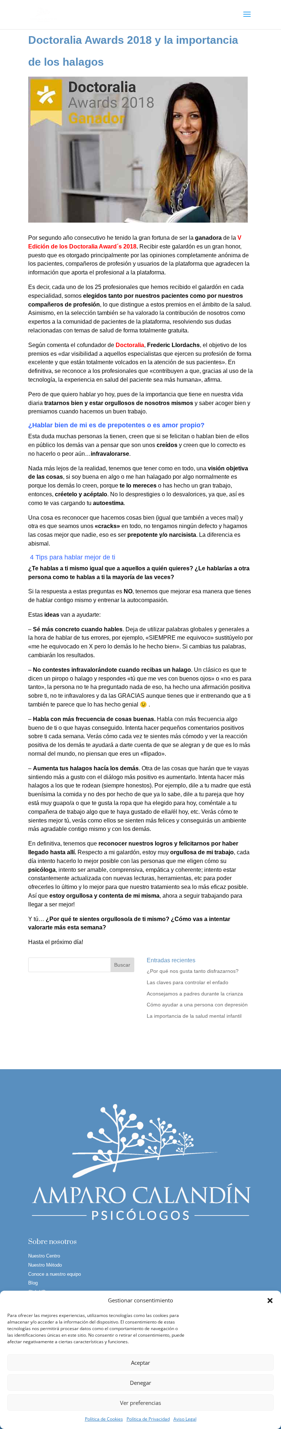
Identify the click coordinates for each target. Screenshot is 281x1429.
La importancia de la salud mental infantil (194, 1016)
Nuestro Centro (44, 1256)
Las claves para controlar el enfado (187, 982)
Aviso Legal (184, 1419)
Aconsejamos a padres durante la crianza (195, 994)
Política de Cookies (104, 1419)
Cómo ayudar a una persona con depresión (197, 1005)
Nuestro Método (45, 1265)
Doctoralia (130, 345)
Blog (33, 1283)
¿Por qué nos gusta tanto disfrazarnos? (193, 971)
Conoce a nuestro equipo (54, 1274)
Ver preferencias (140, 1402)
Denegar (140, 1382)
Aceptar (140, 1362)
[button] (270, 1300)
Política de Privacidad (148, 1419)
